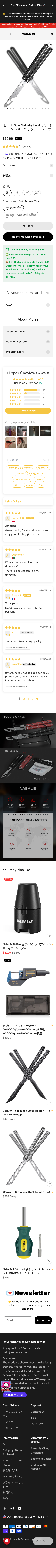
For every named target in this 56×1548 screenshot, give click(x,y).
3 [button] (28, 699)
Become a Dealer (41, 1458)
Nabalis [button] (17, 485)
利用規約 (8, 1492)
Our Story (37, 1423)
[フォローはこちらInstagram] (12, 1508)
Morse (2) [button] (28, 467)
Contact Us (38, 1411)
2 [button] (24, 699)
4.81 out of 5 (35, 379)
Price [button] (41, 485)
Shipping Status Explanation (12, 1452)
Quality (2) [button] (43, 467)
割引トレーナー (12, 1428)
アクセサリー (10, 1422)
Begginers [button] (36, 473)
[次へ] (52, 5)
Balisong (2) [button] (13, 467)
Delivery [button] (39, 479)
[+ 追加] (49, 936)
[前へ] (3, 5)
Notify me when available (28, 237)
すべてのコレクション (13, 1414)
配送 (5, 1444)
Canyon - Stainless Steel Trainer (23, 1192)
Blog (33, 1417)
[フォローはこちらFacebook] (5, 1508)
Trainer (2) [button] (21, 473)
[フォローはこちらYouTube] (19, 1508)
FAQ (5, 1498)
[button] (11, 146)
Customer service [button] (21, 479)
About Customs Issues (12, 1462)
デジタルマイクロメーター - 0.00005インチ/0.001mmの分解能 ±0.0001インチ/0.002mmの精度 (24, 1029)
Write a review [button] (28, 410)
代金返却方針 (10, 1470)
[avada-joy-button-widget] (6, 1541)
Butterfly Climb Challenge (40, 1450)
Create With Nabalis (38, 1467)
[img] (12, 513)
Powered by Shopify (31, 1539)
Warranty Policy (12, 1476)
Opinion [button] (29, 485)
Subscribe (43, 1320)
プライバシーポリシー (13, 1484)
